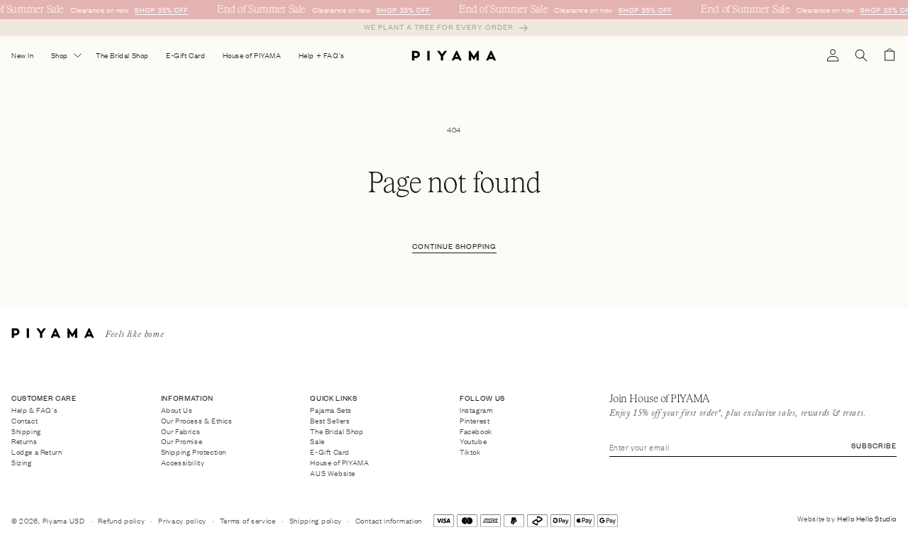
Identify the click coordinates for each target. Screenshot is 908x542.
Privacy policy (182, 520)
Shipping (26, 431)
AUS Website (332, 472)
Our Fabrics (181, 431)
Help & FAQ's (34, 410)
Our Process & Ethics (197, 420)
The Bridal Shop (336, 431)
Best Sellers (330, 420)
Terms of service (248, 520)
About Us (177, 410)
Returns (24, 441)
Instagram (476, 410)
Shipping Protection (193, 452)
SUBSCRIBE (874, 445)
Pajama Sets (331, 410)
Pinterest (474, 420)
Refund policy (121, 520)
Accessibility (183, 463)
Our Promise (182, 441)
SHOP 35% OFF (161, 10)
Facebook (476, 431)
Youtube (473, 441)
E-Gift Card (330, 452)
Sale (317, 441)
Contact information (388, 520)
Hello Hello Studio (867, 518)
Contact (24, 420)
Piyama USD (64, 520)
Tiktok (470, 452)
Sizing (21, 463)
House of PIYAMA (339, 463)
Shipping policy (316, 520)
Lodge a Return (36, 452)
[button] (861, 55)
